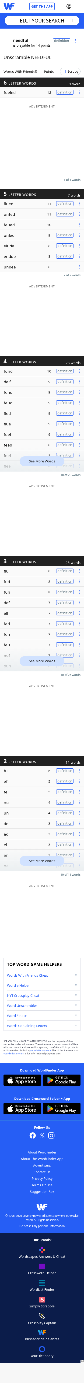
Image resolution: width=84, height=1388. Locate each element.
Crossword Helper (42, 1273)
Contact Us (42, 1172)
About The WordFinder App (42, 1159)
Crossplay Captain (42, 1323)
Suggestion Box (42, 1191)
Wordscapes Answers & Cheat (42, 1256)
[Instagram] (51, 1136)
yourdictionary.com (40, 1050)
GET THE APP (42, 6)
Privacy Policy (42, 1178)
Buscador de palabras (42, 1339)
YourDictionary (42, 1356)
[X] (42, 1136)
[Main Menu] (78, 6)
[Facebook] (32, 1136)
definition (61, 40)
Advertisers (42, 1165)
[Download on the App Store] (22, 1081)
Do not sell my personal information (42, 1226)
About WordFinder (42, 1152)
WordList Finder (42, 1289)
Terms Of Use (42, 1185)
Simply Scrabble (42, 1306)
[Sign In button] (68, 6)
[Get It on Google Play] (61, 1081)
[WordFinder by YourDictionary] (9, 6)
